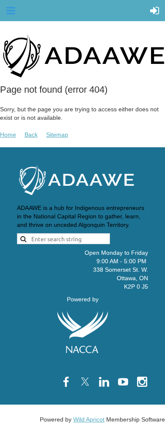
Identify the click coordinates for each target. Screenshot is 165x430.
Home (8, 134)
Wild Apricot (88, 419)
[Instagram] (142, 382)
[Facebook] (66, 382)
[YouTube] (123, 382)
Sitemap (57, 134)
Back (31, 134)
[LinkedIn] (104, 382)
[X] (85, 382)
